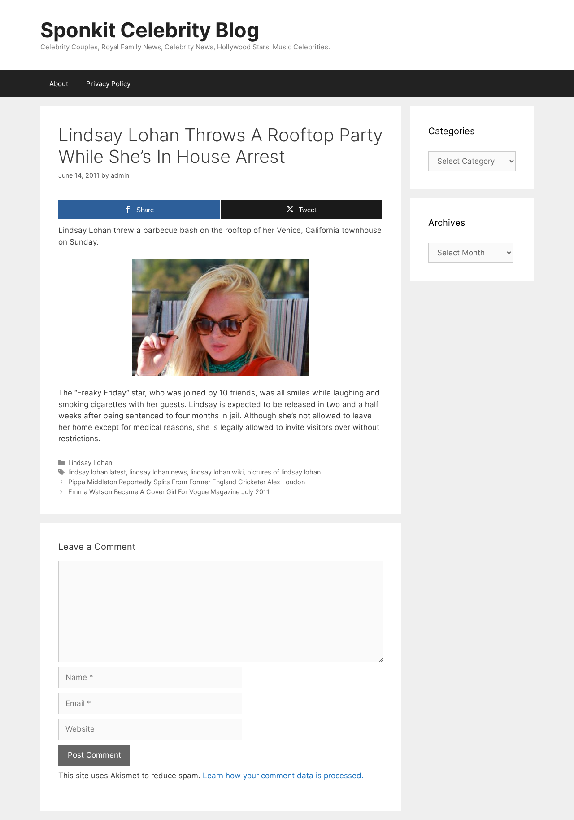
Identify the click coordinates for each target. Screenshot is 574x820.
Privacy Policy (108, 83)
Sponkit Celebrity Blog (150, 30)
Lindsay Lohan (90, 462)
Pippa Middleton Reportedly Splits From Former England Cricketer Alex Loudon (186, 482)
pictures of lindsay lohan (284, 472)
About (58, 83)
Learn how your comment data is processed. (283, 775)
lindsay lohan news (158, 472)
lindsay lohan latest (97, 472)
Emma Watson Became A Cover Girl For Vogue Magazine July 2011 (169, 492)
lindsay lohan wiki (217, 472)
